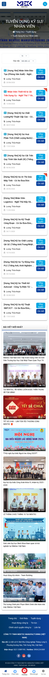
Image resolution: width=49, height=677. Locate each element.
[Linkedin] (29, 655)
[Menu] (4, 4)
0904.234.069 (39, 649)
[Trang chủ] (24, 4)
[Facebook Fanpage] (18, 655)
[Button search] (45, 4)
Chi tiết (40, 77)
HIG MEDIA (31, 665)
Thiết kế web (22, 665)
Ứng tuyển (40, 71)
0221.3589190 (19, 649)
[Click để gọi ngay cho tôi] (24, 670)
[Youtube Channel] (24, 655)
